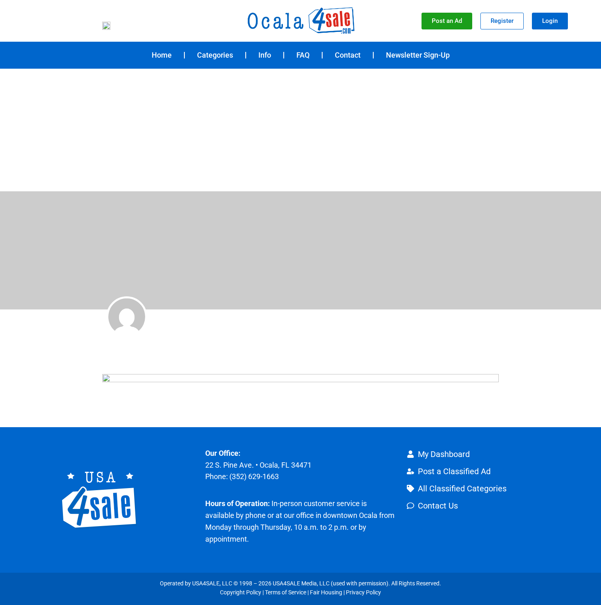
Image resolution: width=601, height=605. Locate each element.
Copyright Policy (240, 592)
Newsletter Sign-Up (418, 55)
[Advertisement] (300, 130)
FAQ (302, 55)
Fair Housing (326, 592)
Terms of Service (285, 592)
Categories (215, 55)
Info (264, 55)
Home (162, 55)
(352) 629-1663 (254, 476)
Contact (348, 55)
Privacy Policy (363, 592)
